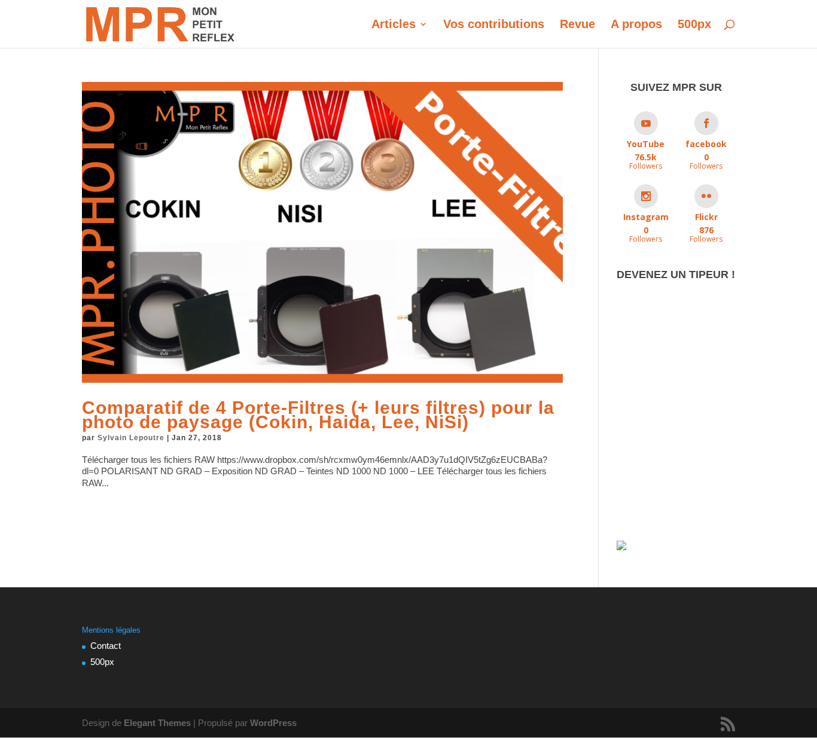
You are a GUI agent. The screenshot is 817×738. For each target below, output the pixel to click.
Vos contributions (493, 25)
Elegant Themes (157, 723)
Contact (105, 646)
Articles (393, 25)
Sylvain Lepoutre (130, 438)
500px (694, 25)
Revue (577, 25)
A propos (636, 25)
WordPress (273, 723)
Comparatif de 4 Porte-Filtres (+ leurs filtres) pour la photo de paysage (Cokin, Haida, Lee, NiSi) (318, 415)
